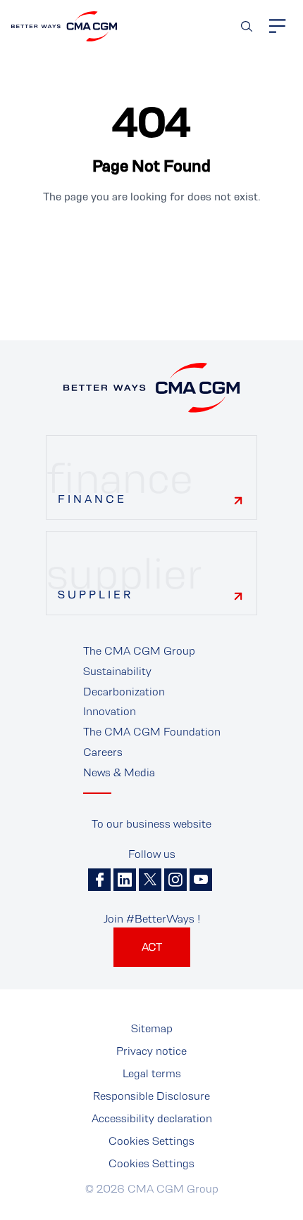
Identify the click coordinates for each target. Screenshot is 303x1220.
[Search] (246, 26)
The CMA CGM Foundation (152, 732)
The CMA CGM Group (139, 651)
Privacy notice (151, 1051)
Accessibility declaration (152, 1118)
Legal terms (152, 1073)
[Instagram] (175, 879)
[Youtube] (201, 879)
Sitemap (152, 1028)
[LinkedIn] (124, 879)
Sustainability (117, 671)
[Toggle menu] (278, 26)
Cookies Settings (151, 1141)
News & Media (119, 772)
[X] (150, 879)
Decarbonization (124, 692)
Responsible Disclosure (151, 1096)
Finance (92, 499)
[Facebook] (99, 879)
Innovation (109, 711)
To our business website (151, 824)
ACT (152, 947)
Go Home (151, 244)
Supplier (95, 595)
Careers (103, 752)
